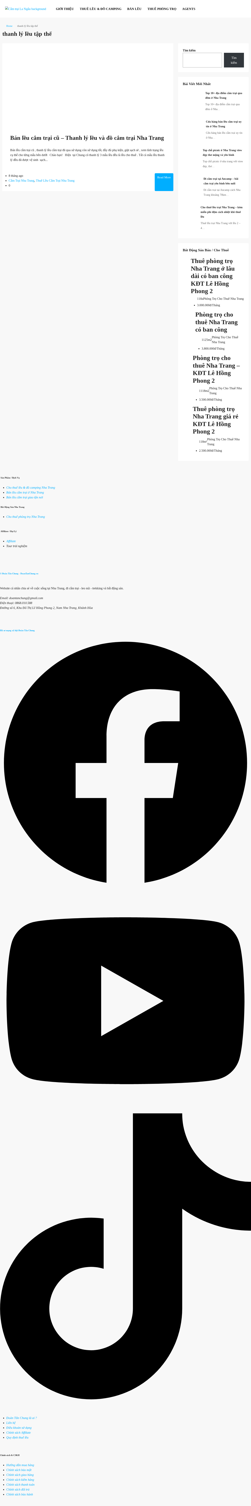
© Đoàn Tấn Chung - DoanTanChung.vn (19, 573)
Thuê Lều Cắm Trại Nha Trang (55, 180)
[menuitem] (242, 9)
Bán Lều (134, 9)
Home (9, 25)
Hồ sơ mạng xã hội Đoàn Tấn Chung (17, 630)
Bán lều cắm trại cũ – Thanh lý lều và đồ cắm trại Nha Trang (87, 138)
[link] (192, 100)
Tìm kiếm (189, 50)
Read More (164, 177)
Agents (188, 9)
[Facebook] (125, 887)
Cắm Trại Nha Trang (21, 180)
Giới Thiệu (65, 9)
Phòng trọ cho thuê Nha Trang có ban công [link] (216, 322)
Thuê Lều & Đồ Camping (100, 9)
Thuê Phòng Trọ (161, 9)
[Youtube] (125, 1111)
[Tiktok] (125, 1398)
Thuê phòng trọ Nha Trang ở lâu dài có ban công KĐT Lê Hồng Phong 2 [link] (213, 275)
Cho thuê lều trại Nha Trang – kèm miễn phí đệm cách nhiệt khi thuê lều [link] (222, 212)
